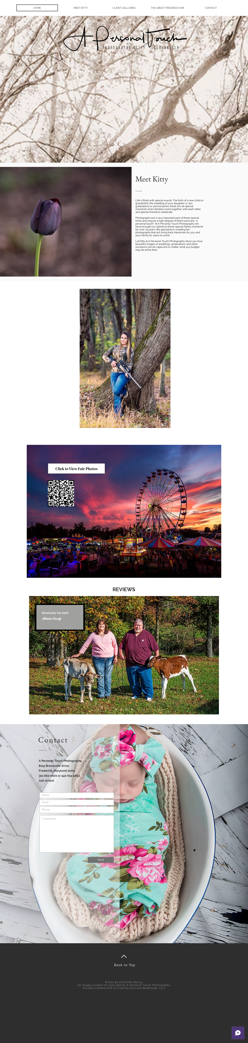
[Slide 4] (132, 709)
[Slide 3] (126, 709)
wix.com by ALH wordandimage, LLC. (139, 988)
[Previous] (35, 655)
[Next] (212, 655)
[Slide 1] (121, 709)
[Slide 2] (116, 709)
